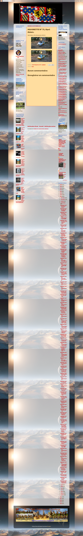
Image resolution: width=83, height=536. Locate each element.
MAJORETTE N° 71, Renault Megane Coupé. (63, 251)
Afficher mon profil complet (20, 75)
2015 (61, 501)
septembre (63, 202)
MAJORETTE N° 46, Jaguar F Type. (63, 363)
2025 (61, 186)
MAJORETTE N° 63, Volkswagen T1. (63, 288)
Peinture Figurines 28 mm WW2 (62, 102)
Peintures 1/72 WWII (62, 104)
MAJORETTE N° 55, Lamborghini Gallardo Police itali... (63, 320)
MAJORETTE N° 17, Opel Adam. (63, 478)
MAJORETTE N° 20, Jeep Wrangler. (63, 468)
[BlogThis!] (50, 65)
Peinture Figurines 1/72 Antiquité (62, 79)
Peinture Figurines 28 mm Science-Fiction (62, 99)
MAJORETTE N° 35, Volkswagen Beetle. (63, 406)
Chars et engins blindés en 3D (61, 53)
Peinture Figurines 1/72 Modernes (62, 87)
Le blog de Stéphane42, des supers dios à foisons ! (62, 160)
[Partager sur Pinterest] (53, 65)
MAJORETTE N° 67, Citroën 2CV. (63, 269)
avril (62, 489)
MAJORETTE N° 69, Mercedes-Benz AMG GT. (63, 260)
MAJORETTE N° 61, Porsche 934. (63, 295)
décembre (63, 197)
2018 (61, 496)
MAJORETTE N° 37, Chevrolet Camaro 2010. (63, 398)
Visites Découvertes (62, 112)
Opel (33, 66)
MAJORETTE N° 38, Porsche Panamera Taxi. (63, 393)
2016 (61, 500)
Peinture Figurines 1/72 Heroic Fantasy (62, 84)
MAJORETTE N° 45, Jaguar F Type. (63, 367)
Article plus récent (33, 126)
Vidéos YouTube (61, 110)
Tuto (59, 107)
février (62, 493)
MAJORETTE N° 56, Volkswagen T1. (63, 316)
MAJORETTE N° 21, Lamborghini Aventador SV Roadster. (63, 464)
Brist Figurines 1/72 (20, 57)
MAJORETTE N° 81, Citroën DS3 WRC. (63, 209)
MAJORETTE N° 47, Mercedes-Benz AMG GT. (63, 359)
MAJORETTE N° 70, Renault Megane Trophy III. (63, 255)
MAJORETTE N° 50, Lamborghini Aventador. (63, 344)
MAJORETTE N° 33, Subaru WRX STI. (63, 413)
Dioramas (60, 54)
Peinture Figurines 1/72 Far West (62, 81)
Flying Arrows (65, 176)
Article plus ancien (49, 126)
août (62, 484)
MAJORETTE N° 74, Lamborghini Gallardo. (63, 239)
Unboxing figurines (62, 108)
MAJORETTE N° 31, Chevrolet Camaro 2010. (63, 421)
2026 (61, 184)
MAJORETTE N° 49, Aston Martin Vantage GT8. (63, 348)
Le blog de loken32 (61, 154)
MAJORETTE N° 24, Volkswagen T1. (63, 450)
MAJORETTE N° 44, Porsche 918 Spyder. (63, 370)
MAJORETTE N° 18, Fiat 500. (63, 475)
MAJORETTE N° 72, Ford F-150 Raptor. (63, 246)
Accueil (41, 126)
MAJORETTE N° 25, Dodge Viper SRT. (63, 446)
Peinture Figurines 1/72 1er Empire (62, 76)
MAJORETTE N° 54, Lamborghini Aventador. (63, 326)
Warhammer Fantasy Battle (61, 115)
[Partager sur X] (51, 65)
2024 (61, 188)
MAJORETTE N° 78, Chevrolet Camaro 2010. (63, 222)
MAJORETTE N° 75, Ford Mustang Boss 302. (63, 234)
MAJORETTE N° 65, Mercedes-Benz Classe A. (63, 278)
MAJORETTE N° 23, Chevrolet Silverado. (63, 454)
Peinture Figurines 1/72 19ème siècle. (62, 73)
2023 (61, 189)
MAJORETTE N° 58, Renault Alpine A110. (63, 308)
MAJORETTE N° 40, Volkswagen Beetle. (63, 385)
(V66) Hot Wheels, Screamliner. (23, 147)
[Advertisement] (41, 116)
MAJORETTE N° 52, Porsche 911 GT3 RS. (63, 335)
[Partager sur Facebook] (52, 65)
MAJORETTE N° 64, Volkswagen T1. (63, 283)
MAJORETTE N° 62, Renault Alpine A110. (63, 292)
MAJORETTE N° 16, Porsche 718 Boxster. (63, 481)
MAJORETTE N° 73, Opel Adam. (63, 243)
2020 (61, 194)
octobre (62, 201)
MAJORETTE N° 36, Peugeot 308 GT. (63, 402)
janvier (62, 494)
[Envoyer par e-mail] (48, 65)
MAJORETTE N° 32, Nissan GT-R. (63, 417)
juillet (62, 486)
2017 (61, 498)
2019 (61, 196)
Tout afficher (65, 180)
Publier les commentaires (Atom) (41, 128)
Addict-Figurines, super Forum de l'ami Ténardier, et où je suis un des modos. (62, 142)
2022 (61, 191)
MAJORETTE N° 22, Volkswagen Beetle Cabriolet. (63, 458)
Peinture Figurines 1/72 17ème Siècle (62, 66)
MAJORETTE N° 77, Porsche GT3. (63, 226)
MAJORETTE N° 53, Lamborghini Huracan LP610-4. (63, 330)
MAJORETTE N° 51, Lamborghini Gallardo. (63, 339)
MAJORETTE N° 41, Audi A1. (63, 382)
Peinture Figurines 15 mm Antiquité (62, 94)
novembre (63, 199)
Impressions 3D (61, 56)
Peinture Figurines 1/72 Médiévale (62, 89)
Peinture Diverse (62, 59)
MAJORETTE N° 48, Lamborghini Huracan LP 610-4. (63, 354)
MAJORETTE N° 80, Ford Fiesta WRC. (63, 213)
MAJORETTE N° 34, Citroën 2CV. (63, 410)
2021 (61, 193)
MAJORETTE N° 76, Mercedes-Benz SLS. (63, 230)
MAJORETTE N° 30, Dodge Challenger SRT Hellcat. (63, 426)
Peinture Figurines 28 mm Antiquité (62, 97)
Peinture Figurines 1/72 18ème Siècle (62, 69)
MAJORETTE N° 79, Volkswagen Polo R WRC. (63, 217)
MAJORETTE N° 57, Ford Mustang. (63, 311)
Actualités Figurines (60, 50)
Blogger (49, 526)
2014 (61, 503)
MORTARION (61, 155)
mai (62, 488)
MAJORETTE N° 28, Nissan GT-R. (63, 434)
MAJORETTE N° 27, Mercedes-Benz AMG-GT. (63, 438)
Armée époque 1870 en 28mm (62, 146)
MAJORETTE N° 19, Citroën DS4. (63, 472)
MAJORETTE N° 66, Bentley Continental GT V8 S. (63, 273)
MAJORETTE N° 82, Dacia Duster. (63, 206)
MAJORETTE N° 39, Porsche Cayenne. (63, 389)
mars (62, 491)
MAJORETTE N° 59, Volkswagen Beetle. (63, 304)
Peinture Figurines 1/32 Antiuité (62, 64)
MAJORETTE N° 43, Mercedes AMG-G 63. (63, 374)
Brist (60, 150)
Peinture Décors (61, 61)
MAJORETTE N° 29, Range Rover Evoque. (63, 430)
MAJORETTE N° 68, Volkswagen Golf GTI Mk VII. (63, 264)
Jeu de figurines (61, 57)
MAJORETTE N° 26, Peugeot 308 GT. (63, 442)
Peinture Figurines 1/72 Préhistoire (62, 92)
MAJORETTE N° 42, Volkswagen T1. (63, 378)
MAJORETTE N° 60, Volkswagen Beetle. (63, 300)
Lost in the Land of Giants (62, 173)
